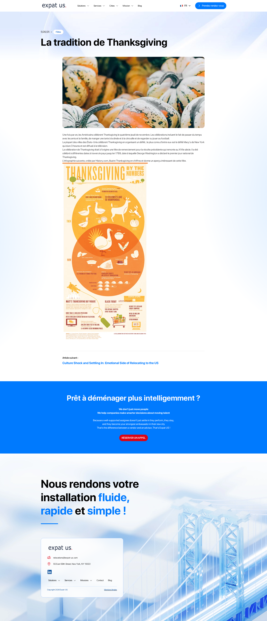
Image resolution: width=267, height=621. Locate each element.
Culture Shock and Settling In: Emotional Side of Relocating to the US (110, 363)
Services (97, 5)
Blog (140, 5)
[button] (83, 6)
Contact (100, 580)
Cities (112, 5)
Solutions (81, 5)
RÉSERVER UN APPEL (134, 437)
